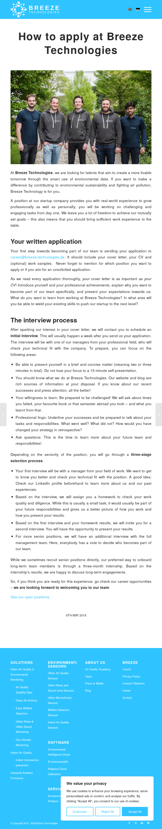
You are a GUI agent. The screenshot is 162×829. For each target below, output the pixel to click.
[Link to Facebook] (129, 823)
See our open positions (30, 596)
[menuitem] (146, 9)
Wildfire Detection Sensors (58, 712)
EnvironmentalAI (58, 762)
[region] (107, 798)
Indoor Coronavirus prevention (27, 762)
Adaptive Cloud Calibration (57, 771)
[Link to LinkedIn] (142, 823)
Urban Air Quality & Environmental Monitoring (22, 674)
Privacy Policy (131, 676)
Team (88, 676)
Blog (88, 690)
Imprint (127, 669)
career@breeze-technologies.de (38, 256)
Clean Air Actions (26, 700)
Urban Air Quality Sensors (58, 675)
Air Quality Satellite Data (24, 689)
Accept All (135, 811)
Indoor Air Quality (21, 752)
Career (127, 690)
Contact (127, 698)
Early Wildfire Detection (24, 710)
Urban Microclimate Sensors (60, 700)
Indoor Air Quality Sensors (58, 724)
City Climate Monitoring (23, 742)
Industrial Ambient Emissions (22, 775)
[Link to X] (135, 823)
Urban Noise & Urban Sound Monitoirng (25, 726)
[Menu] (146, 9)
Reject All (107, 811)
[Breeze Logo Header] (35, 9)
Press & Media (94, 683)
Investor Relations (134, 683)
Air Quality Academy (98, 669)
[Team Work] (81, 117)
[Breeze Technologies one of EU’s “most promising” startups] (3, 414)
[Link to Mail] (148, 823)
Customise (80, 811)
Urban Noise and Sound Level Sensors (61, 687)
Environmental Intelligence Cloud (59, 752)
